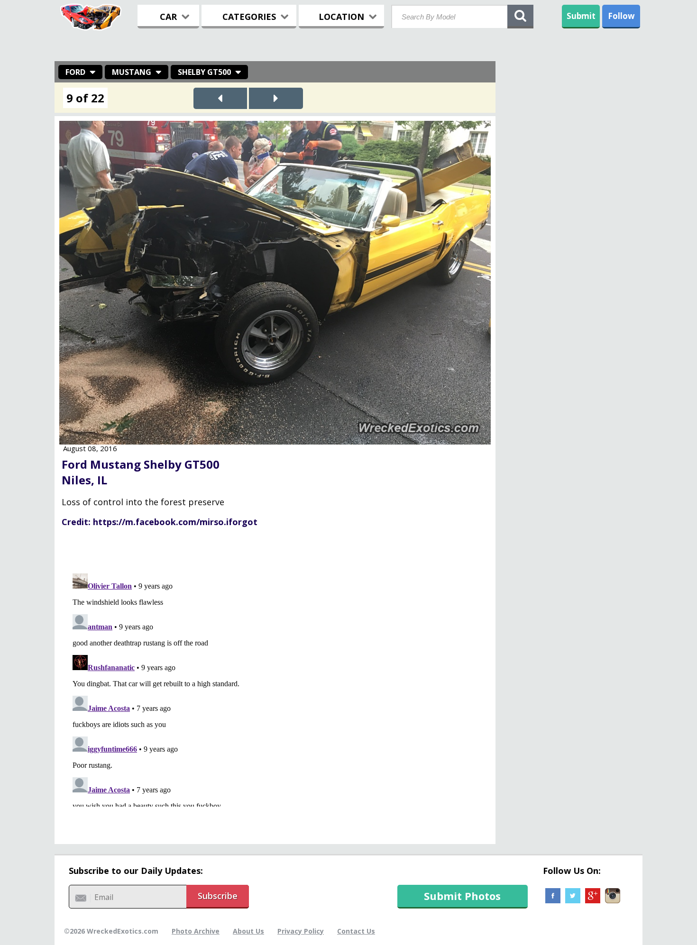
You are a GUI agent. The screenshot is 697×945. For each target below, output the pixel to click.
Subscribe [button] (218, 895)
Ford (75, 72)
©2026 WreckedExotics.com (111, 931)
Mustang (131, 72)
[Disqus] (275, 688)
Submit (581, 15)
